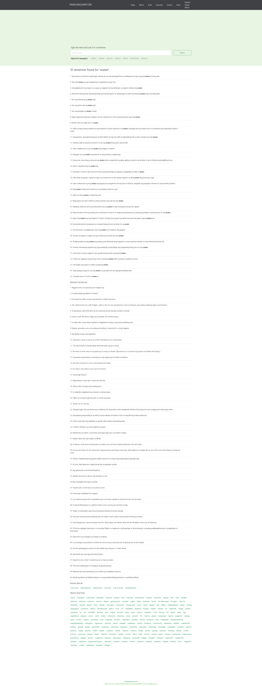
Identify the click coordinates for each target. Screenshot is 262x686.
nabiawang (167, 623)
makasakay (152, 627)
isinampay (147, 623)
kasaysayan (162, 616)
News (178, 5)
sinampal (149, 641)
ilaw (158, 605)
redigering (126, 638)
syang (133, 612)
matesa (147, 616)
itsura (180, 641)
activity (81, 645)
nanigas (121, 634)
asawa (72, 598)
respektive (74, 612)
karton (154, 601)
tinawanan (105, 627)
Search (182, 53)
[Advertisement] (131, 30)
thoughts (174, 601)
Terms (111, 684)
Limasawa (107, 588)
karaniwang (176, 634)
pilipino (106, 601)
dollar (179, 612)
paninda (88, 630)
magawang (90, 645)
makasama (111, 616)
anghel (132, 601)
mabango (107, 638)
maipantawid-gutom (95, 641)
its (81, 612)
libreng (161, 612)
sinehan (160, 609)
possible (135, 619)
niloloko (102, 605)
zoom (155, 612)
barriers (132, 641)
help (157, 619)
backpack (160, 638)
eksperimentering (177, 619)
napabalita (126, 619)
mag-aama (142, 627)
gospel (89, 605)
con (122, 609)
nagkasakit (172, 609)
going (127, 612)
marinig (189, 605)
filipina (163, 605)
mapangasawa (86, 588)
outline (95, 630)
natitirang (82, 601)
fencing (142, 619)
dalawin (179, 630)
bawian (170, 616)
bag (184, 612)
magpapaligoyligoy (76, 623)
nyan (177, 598)
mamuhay (129, 598)
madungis (146, 601)
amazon (139, 612)
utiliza (135, 634)
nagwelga (108, 619)
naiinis (160, 634)
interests (91, 601)
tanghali (165, 641)
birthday (173, 641)
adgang (165, 598)
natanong (73, 601)
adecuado (107, 641)
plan (122, 598)
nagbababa (171, 627)
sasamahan (96, 627)
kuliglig (144, 638)
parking (89, 634)
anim (172, 598)
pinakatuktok (139, 598)
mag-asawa (74, 588)
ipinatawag (117, 638)
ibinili (140, 634)
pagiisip (83, 638)
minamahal (133, 627)
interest (99, 601)
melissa (92, 609)
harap (128, 616)
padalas (116, 598)
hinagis (140, 630)
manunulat (94, 619)
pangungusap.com (131, 681)
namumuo (112, 634)
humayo (146, 609)
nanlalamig (74, 605)
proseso (73, 634)
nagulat (86, 619)
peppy (87, 627)
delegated (89, 623)
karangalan (80, 598)
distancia (108, 623)
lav (166, 609)
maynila (153, 609)
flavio (95, 605)
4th (141, 616)
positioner (84, 609)
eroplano (124, 641)
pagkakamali (74, 616)
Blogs (133, 5)
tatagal (153, 634)
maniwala (109, 598)
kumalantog (74, 638)
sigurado (140, 641)
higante (152, 605)
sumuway (81, 634)
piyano (173, 612)
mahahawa (82, 641)
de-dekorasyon (163, 601)
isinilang (73, 627)
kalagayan (148, 612)
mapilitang (98, 638)
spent (72, 619)
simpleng (138, 609)
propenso (150, 619)
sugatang (157, 641)
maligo (180, 609)
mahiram (104, 634)
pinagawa (99, 645)
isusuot (146, 634)
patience (73, 630)
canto (97, 616)
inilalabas (73, 641)
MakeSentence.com (127, 684)
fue (167, 612)
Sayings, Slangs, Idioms (187, 5)
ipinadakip (100, 598)
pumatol (135, 616)
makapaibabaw (173, 605)
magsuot (125, 630)
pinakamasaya (102, 609)
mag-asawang (118, 588)
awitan (115, 623)
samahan (180, 627)
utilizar (96, 634)
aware (91, 616)
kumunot (117, 619)
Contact (117, 684)
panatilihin (91, 612)
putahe (78, 619)
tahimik (117, 630)
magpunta (187, 641)
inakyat (112, 612)
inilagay (107, 645)
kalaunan (163, 630)
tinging (80, 630)
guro (106, 612)
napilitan (176, 623)
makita (103, 616)
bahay (182, 605)
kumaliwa (151, 638)
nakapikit (123, 623)
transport (109, 630)
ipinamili (80, 627)
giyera (111, 609)
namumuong (157, 623)
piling (139, 601)
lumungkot (110, 605)
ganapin (155, 630)
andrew (90, 638)
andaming (120, 616)
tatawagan (162, 627)
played (154, 616)
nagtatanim (169, 638)
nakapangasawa (130, 588)
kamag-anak (130, 605)
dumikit (187, 609)
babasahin (157, 598)
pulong (139, 623)
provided (125, 601)
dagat (145, 605)
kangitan (149, 598)
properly (116, 641)
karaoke (120, 612)
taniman (167, 634)
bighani (101, 630)
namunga (171, 630)
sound (139, 605)
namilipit (184, 598)
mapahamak (185, 623)
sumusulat (114, 627)
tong (117, 609)
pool (101, 619)
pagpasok (178, 616)
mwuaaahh (136, 638)
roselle (186, 630)
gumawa (100, 612)
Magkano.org (153, 684)
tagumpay (73, 645)
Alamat (141, 5)
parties (147, 630)
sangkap (187, 616)
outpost (133, 630)
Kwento (169, 5)
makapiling (129, 609)
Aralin (150, 5)
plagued (84, 616)
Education (159, 5)
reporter (182, 601)
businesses (120, 605)
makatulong (90, 598)
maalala (82, 605)
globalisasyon (115, 601)
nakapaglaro (74, 609)
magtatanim (179, 638)
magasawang (97, 588)
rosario (128, 634)
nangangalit (165, 619)
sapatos (188, 627)
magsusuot (99, 623)
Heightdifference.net (140, 684)
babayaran (124, 627)
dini (85, 612)
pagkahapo (131, 623)
